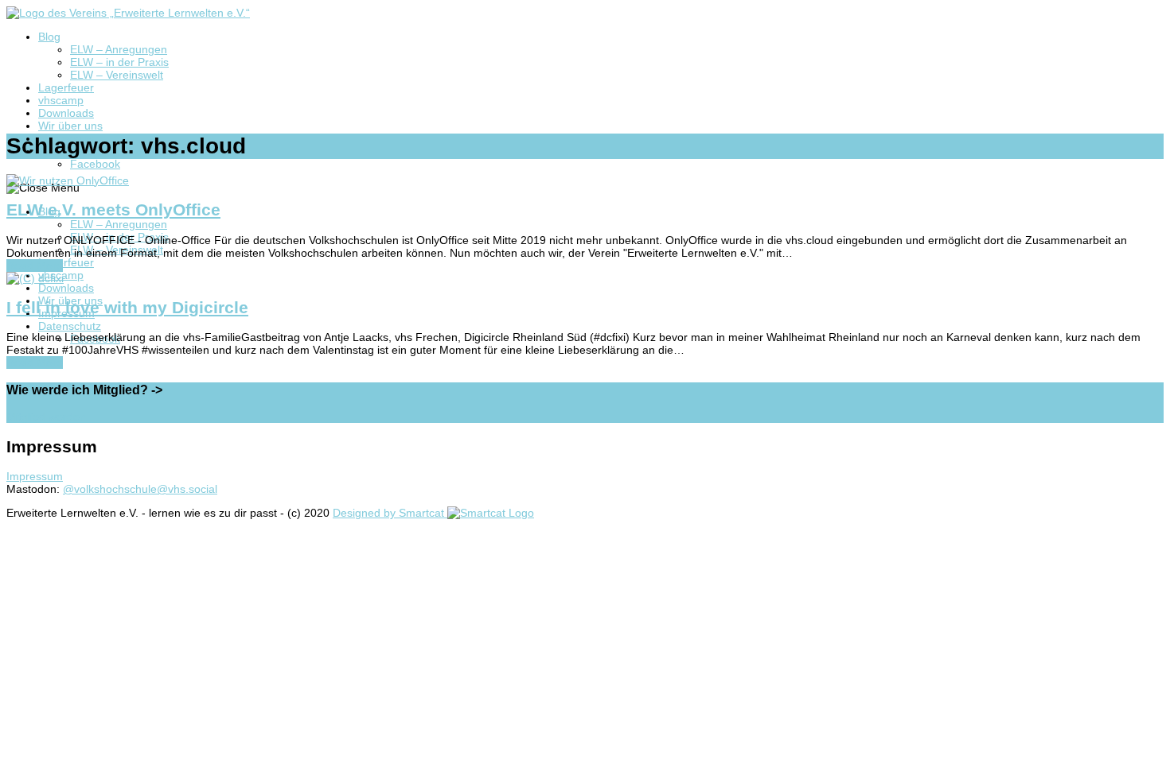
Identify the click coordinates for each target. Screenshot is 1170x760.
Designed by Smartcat (390, 512)
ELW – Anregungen (118, 49)
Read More (34, 265)
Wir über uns (70, 125)
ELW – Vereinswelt (116, 74)
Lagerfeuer (66, 87)
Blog (49, 36)
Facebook (95, 163)
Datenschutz (69, 326)
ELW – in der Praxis (119, 62)
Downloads (66, 113)
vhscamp (61, 100)
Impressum (34, 476)
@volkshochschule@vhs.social (140, 489)
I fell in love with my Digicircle (127, 307)
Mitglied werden (46, 416)
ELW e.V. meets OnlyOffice (113, 209)
